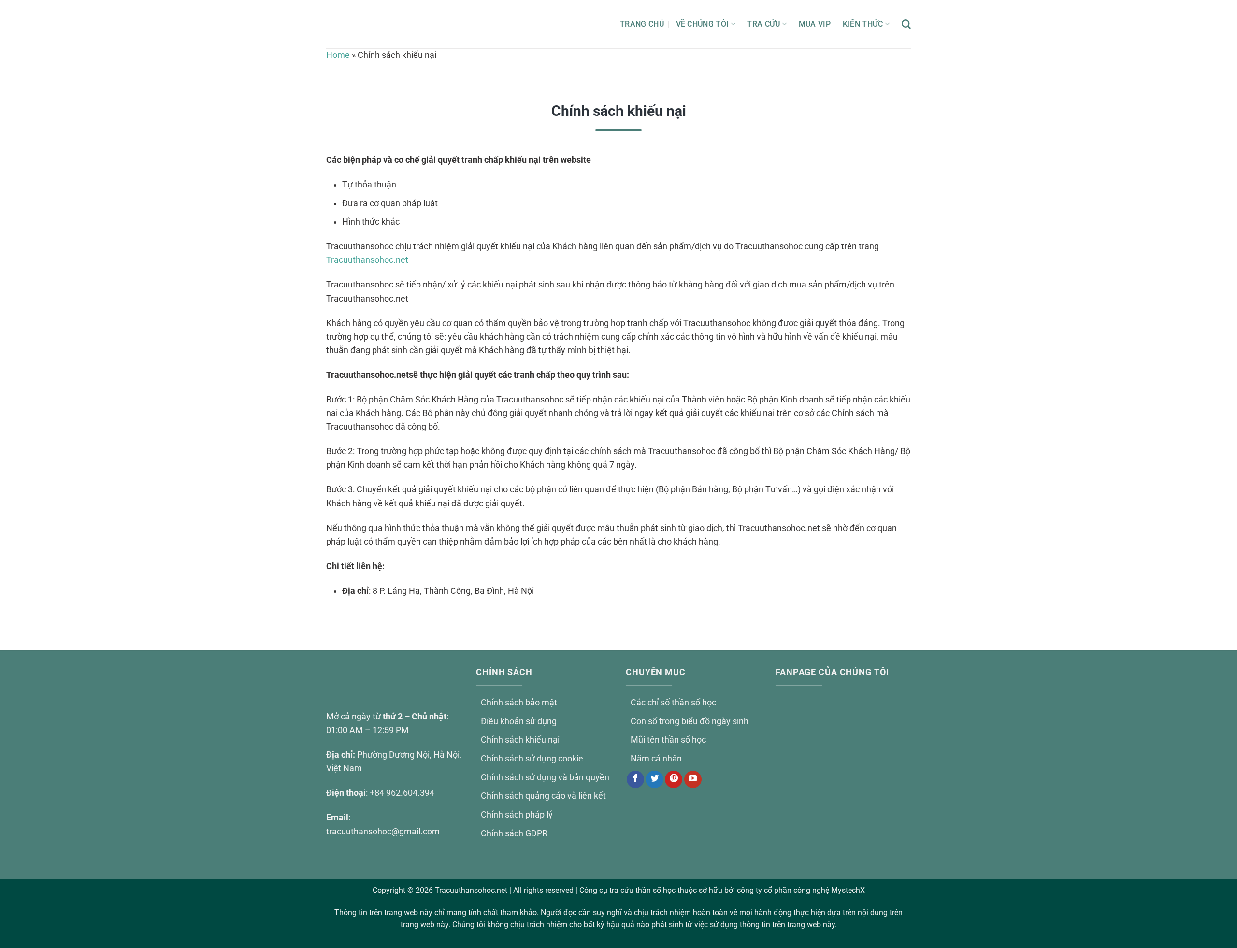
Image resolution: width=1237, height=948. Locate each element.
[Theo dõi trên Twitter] (654, 780)
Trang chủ (642, 24)
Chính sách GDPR (514, 833)
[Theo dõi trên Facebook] (635, 780)
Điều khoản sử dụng (519, 721)
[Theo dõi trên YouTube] (693, 780)
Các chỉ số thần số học (673, 702)
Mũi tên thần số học (668, 740)
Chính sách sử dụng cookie (532, 758)
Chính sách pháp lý (517, 814)
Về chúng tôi (702, 24)
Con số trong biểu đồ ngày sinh (689, 721)
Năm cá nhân (656, 758)
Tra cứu (763, 24)
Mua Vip (815, 24)
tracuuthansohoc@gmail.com (383, 831)
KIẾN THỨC (863, 24)
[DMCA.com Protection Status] (843, 819)
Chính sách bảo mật (519, 702)
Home (338, 55)
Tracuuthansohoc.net (367, 260)
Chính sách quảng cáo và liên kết (543, 796)
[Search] (906, 24)
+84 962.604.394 (402, 793)
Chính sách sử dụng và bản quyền (545, 777)
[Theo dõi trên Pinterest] (673, 780)
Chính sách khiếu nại (520, 740)
